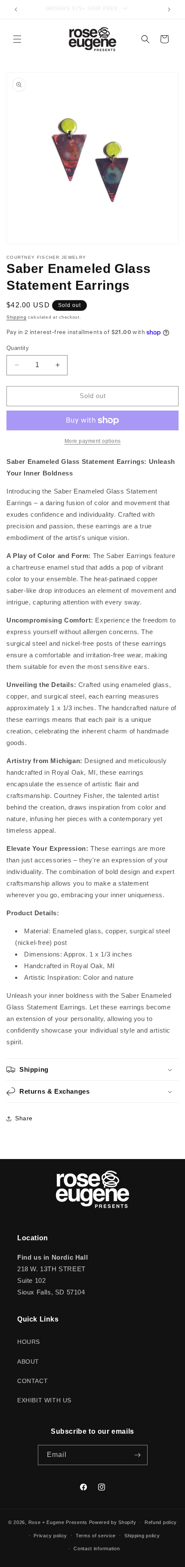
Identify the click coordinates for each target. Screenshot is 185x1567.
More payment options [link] (93, 441)
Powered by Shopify (112, 1522)
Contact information (97, 1548)
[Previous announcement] (15, 9)
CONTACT (32, 1380)
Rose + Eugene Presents (57, 1522)
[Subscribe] (137, 1455)
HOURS (28, 1341)
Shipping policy (142, 1535)
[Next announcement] (169, 9)
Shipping (16, 317)
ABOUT (28, 1361)
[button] (17, 39)
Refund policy (161, 1522)
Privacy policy (50, 1535)
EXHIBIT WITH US (44, 1400)
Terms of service (96, 1535)
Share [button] (24, 1118)
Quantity (17, 348)
